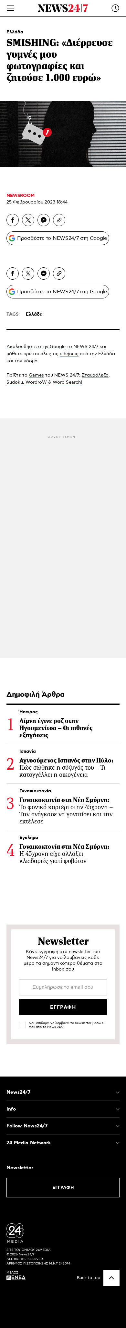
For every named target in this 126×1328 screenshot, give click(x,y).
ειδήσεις (69, 354)
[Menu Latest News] (115, 8)
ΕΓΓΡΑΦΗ (63, 1187)
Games (36, 375)
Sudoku (14, 382)
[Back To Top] (111, 1278)
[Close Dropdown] (118, 1092)
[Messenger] (43, 220)
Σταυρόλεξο (95, 375)
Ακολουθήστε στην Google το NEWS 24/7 (52, 346)
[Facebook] (12, 220)
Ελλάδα (14, 32)
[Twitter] (28, 220)
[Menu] (10, 8)
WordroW (36, 382)
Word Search (67, 382)
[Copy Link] (59, 220)
